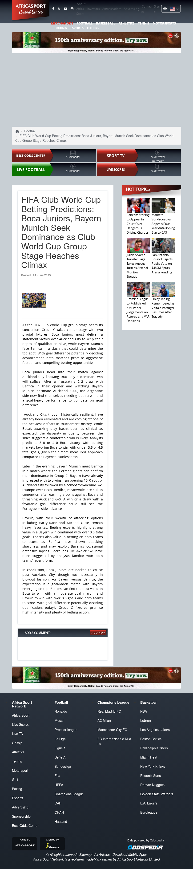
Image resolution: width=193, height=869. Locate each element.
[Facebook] (53, 9)
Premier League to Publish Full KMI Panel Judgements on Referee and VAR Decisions (138, 310)
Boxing (61, 28)
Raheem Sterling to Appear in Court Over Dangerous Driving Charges (138, 223)
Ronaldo (61, 711)
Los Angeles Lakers (155, 729)
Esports (77, 28)
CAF (58, 803)
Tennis (143, 23)
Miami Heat (148, 757)
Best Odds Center (25, 825)
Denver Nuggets (152, 784)
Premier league (66, 729)
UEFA (59, 784)
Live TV (17, 733)
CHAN (59, 812)
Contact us (146, 8)
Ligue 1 (60, 748)
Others (93, 28)
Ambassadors (111, 9)
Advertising (131, 9)
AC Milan (104, 720)
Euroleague (148, 812)
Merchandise (62, 23)
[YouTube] (65, 9)
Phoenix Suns (150, 775)
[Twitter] (59, 9)
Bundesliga (63, 766)
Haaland (61, 821)
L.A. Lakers (148, 803)
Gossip (17, 742)
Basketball (105, 23)
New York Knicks (152, 766)
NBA (143, 711)
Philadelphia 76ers (154, 748)
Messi (59, 720)
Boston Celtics (150, 738)
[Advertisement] (96, 89)
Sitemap (85, 854)
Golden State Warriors (156, 794)
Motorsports (164, 23)
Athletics (126, 23)
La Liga (60, 738)
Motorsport (20, 770)
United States (31, 12)
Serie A (60, 757)
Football (84, 23)
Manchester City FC (112, 729)
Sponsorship (21, 816)
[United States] (173, 9)
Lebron (145, 720)
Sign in (156, 8)
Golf (15, 779)
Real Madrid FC (109, 711)
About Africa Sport (80, 9)
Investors (93, 9)
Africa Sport (20, 715)
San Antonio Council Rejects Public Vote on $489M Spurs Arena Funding (162, 263)
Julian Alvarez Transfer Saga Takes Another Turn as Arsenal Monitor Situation (137, 266)
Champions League (69, 794)
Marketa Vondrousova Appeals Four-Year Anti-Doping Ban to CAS (163, 223)
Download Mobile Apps (130, 854)
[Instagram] (72, 9)
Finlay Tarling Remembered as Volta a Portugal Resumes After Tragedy (163, 307)
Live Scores (20, 724)
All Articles (102, 854)
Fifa (57, 775)
